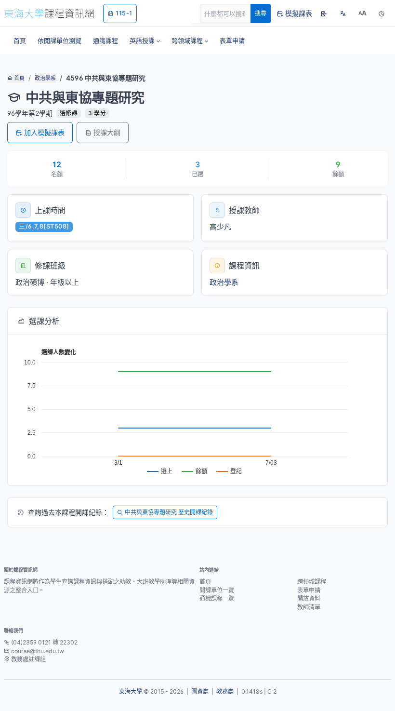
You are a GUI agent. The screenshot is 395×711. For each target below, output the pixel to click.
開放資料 (308, 598)
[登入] (323, 13)
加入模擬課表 (44, 132)
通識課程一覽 (216, 598)
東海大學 (130, 691)
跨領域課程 (311, 581)
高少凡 (220, 226)
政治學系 (45, 78)
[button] (145, 40)
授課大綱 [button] (106, 132)
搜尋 (260, 13)
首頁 (19, 78)
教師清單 (308, 607)
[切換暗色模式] (381, 13)
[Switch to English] (343, 13)
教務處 (225, 691)
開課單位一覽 (216, 590)
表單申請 (308, 590)
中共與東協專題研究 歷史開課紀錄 (169, 512)
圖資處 (200, 691)
